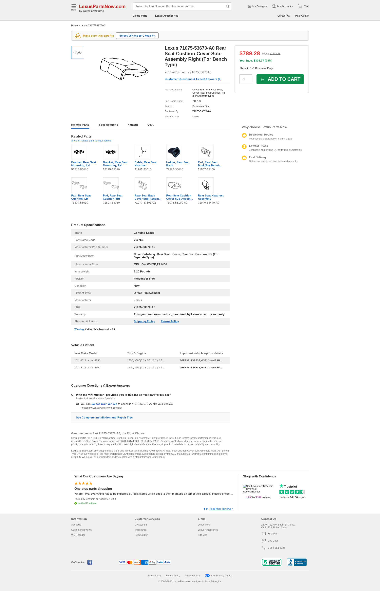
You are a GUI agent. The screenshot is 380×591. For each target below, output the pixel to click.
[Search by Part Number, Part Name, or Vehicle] (227, 6)
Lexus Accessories (166, 15)
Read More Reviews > (221, 509)
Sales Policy (154, 575)
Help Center (302, 15)
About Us (76, 524)
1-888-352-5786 (276, 547)
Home (74, 25)
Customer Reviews (81, 529)
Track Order (141, 529)
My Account (141, 524)
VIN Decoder (78, 535)
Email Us (272, 533)
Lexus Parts (140, 15)
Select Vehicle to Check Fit (137, 35)
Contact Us (283, 15)
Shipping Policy (144, 321)
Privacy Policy (192, 575)
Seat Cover (92, 441)
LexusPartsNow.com (82, 450)
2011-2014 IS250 (150, 441)
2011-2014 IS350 (130, 441)
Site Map (202, 535)
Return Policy (170, 321)
